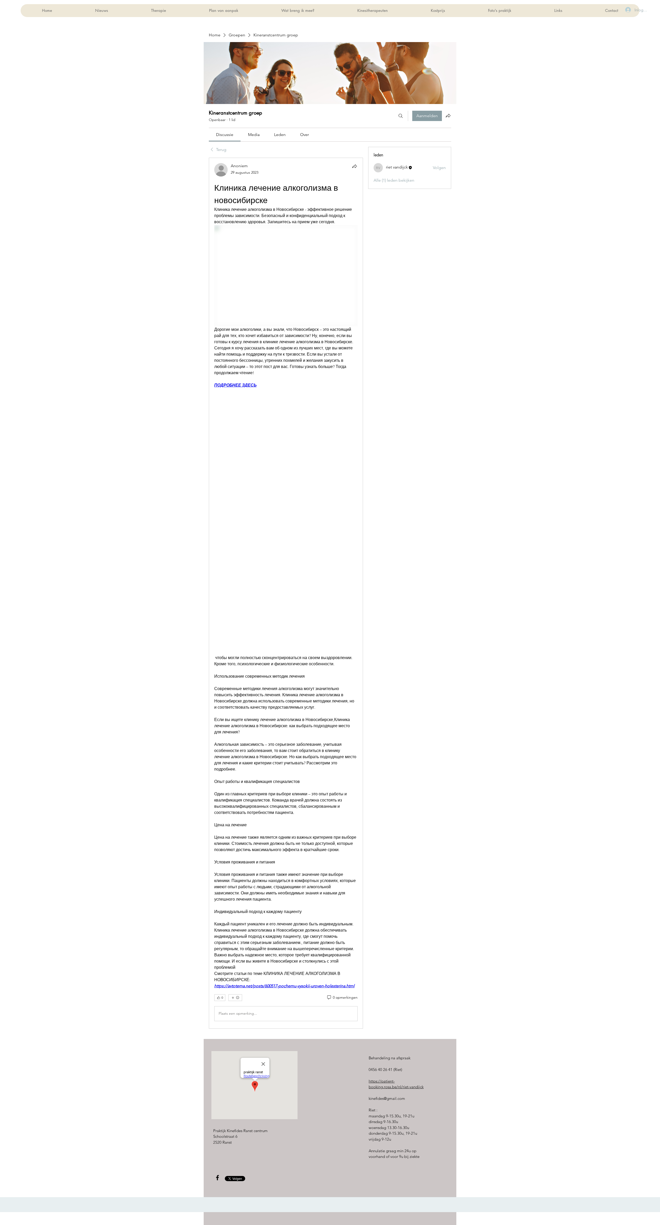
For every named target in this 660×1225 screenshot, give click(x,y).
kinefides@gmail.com (387, 1098)
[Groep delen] (448, 116)
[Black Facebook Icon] (217, 1177)
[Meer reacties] (235, 997)
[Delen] (354, 166)
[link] (224, 134)
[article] (286, 593)
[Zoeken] (401, 116)
